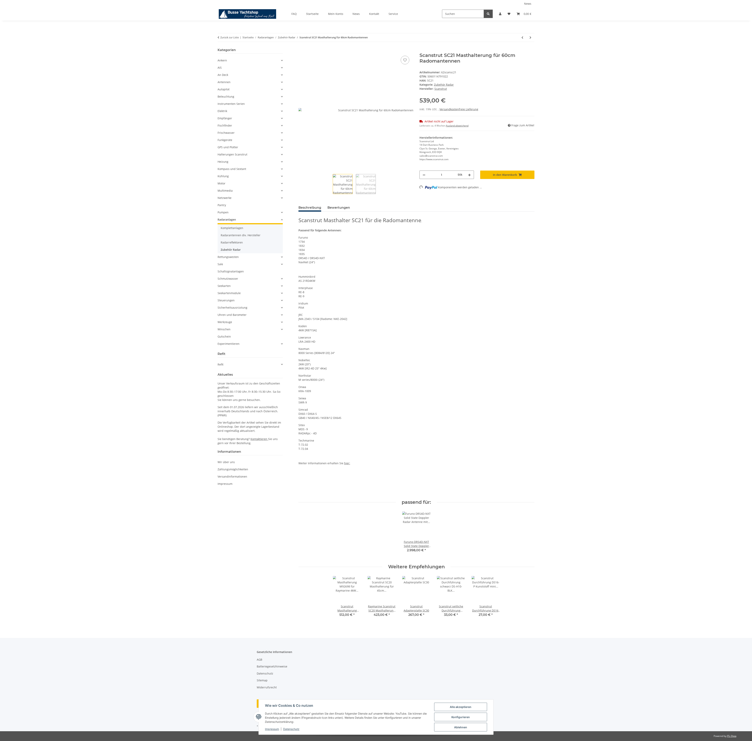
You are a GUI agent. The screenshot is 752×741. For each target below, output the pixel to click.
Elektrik (222, 111)
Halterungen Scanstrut (232, 154)
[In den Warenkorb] (301, 50)
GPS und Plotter (228, 147)
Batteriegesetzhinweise (272, 666)
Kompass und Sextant (232, 169)
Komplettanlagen (232, 228)
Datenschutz (291, 729)
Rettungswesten (228, 257)
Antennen (224, 82)
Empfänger (225, 118)
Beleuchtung (226, 96)
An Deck (223, 75)
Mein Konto (335, 14)
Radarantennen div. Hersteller (240, 235)
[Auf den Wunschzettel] (405, 60)
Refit (220, 364)
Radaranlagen (227, 219)
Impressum (272, 729)
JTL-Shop (731, 736)
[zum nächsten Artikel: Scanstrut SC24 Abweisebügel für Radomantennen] (530, 37)
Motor (221, 183)
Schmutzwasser (228, 278)
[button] (500, 14)
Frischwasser (226, 133)
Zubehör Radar (444, 84)
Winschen (224, 329)
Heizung (223, 161)
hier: (347, 463)
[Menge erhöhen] (469, 175)
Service (393, 14)
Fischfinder (225, 125)
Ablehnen (460, 727)
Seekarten (224, 286)
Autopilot (224, 89)
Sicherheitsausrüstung (232, 307)
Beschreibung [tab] (309, 207)
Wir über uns (226, 462)
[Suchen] (488, 14)
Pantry (222, 205)
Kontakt (374, 14)
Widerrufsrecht (267, 687)
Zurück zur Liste (229, 37)
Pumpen (223, 212)
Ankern (222, 60)
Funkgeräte (225, 140)
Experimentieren (229, 344)
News (527, 3)
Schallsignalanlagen (231, 271)
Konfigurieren (460, 717)
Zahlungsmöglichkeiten (233, 469)
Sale (220, 264)
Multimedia (225, 190)
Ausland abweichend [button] (457, 125)
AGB (259, 659)
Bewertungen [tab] (338, 207)
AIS (220, 67)
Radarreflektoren (232, 242)
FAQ (294, 14)
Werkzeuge (225, 322)
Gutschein (224, 336)
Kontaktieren (259, 439)
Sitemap (262, 680)
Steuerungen (226, 300)
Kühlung (223, 176)
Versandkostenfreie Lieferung (458, 109)
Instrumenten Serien (231, 104)
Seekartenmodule (229, 293)
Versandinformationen (232, 476)
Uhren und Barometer (232, 315)
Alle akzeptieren (460, 707)
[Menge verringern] (424, 175)
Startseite (312, 14)
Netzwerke (224, 198)
